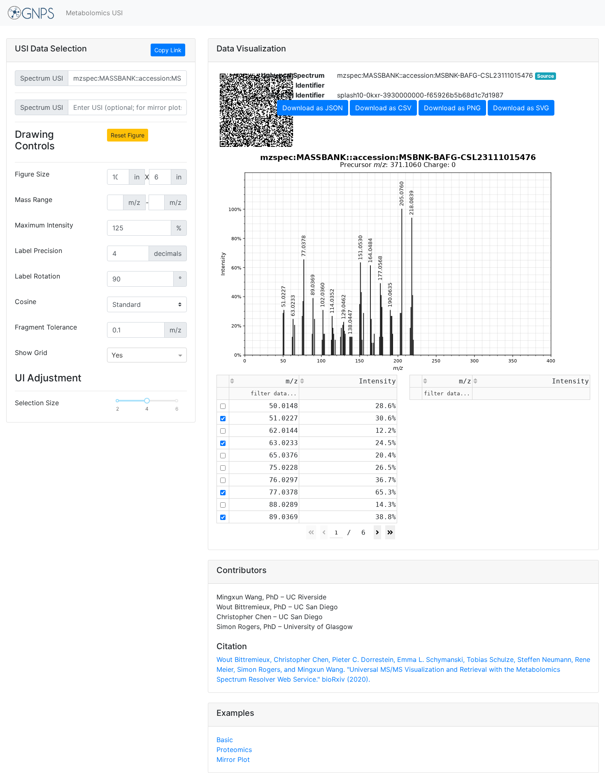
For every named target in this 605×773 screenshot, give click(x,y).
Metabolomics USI (94, 13)
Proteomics (234, 749)
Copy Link (168, 49)
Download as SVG (521, 108)
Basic (224, 740)
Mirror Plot (233, 759)
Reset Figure (127, 135)
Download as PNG (452, 108)
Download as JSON (312, 108)
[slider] (147, 401)
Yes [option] (117, 355)
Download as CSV (383, 108)
